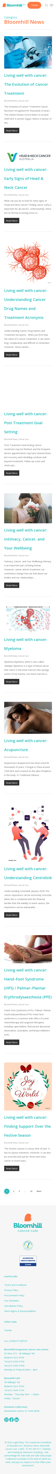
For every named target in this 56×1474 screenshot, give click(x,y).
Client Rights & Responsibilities (20, 1311)
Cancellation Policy (13, 1305)
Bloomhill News (10, 101)
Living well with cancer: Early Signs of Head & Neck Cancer (25, 178)
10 (31, 1191)
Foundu (8, 1330)
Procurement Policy (14, 1295)
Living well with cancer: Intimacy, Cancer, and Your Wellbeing (25, 539)
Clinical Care (23, 101)
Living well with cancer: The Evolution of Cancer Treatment (26, 84)
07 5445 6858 (32, 1410)
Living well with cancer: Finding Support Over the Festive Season (27, 1126)
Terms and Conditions (15, 1284)
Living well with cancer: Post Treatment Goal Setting (25, 422)
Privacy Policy (11, 1290)
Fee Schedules (11, 1300)
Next (39, 1191)
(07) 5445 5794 (16, 1361)
